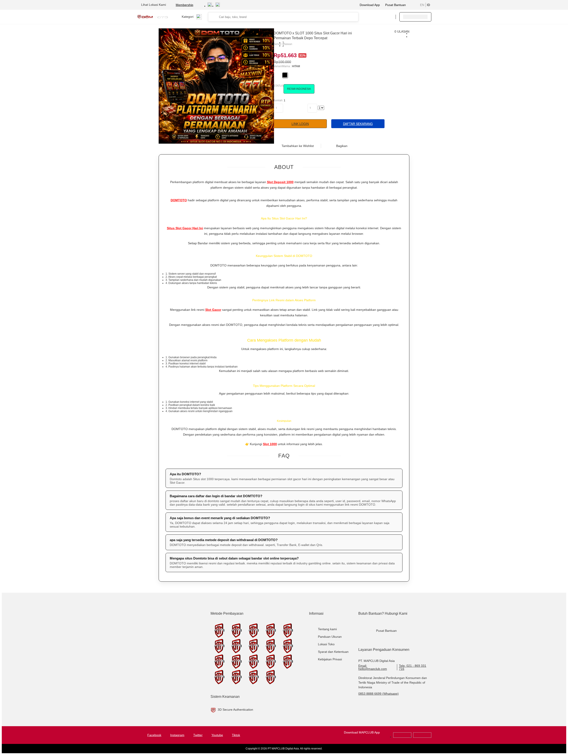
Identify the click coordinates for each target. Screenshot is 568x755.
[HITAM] (284, 75)
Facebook (154, 735)
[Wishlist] (370, 16)
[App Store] (422, 736)
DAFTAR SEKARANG (358, 123)
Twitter (198, 735)
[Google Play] (402, 736)
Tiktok (236, 735)
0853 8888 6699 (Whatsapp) (378, 693)
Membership (184, 5)
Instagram (177, 735)
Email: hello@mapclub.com (372, 667)
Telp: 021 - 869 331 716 (412, 667)
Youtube (217, 735)
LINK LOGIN (300, 123)
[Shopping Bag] (378, 16)
